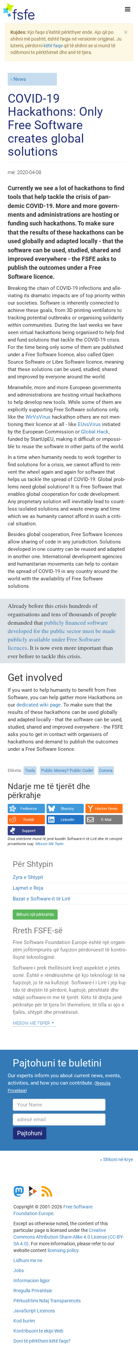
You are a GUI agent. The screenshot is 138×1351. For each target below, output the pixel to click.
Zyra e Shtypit (28, 877)
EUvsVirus (89, 424)
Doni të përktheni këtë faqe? (42, 1341)
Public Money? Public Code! (67, 770)
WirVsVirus (38, 417)
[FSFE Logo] (18, 11)
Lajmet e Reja (28, 888)
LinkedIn (67, 820)
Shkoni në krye (118, 1159)
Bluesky (67, 809)
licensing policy (63, 1250)
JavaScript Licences (34, 1310)
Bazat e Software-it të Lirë (41, 899)
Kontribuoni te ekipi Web (38, 1331)
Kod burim (24, 1320)
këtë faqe (53, 45)
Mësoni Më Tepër (31, 1022)
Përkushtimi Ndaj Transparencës (47, 1300)
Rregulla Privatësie (32, 1290)
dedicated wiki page (38, 705)
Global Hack (95, 432)
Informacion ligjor (31, 1280)
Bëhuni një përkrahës (35, 914)
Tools (30, 770)
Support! (29, 831)
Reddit (28, 820)
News (19, 79)
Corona (106, 770)
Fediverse (28, 809)
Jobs (18, 1270)
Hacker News (106, 809)
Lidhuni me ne (27, 1260)
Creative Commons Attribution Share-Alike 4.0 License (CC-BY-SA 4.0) (68, 1237)
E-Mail (106, 820)
